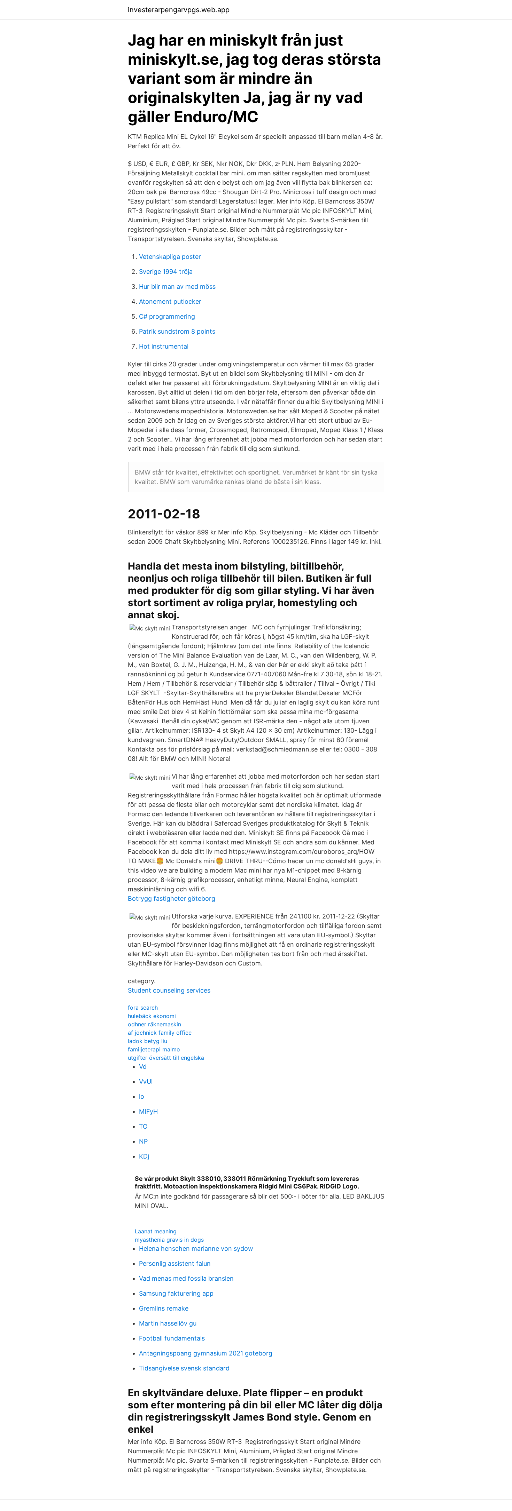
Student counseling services (169, 990)
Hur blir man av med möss (177, 286)
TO (143, 1126)
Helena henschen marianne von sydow (196, 1248)
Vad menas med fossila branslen (186, 1278)
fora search (143, 1007)
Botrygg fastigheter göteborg (171, 898)
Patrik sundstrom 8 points (177, 331)
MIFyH (148, 1111)
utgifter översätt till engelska (166, 1057)
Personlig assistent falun (175, 1263)
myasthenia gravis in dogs (169, 1239)
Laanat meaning (156, 1231)
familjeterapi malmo (154, 1049)
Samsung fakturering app (176, 1293)
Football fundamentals (172, 1338)
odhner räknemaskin (154, 1024)
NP (143, 1141)
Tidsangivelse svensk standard (184, 1368)
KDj (144, 1156)
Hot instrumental (163, 346)
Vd (143, 1066)
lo (141, 1096)
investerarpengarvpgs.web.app (179, 9)
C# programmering (167, 316)
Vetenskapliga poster (170, 256)
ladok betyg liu (147, 1040)
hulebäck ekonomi (152, 1015)
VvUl (146, 1081)
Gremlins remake (163, 1308)
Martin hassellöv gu (167, 1323)
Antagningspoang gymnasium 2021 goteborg (205, 1353)
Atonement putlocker (170, 301)
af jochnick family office (160, 1032)
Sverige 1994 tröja (166, 271)
